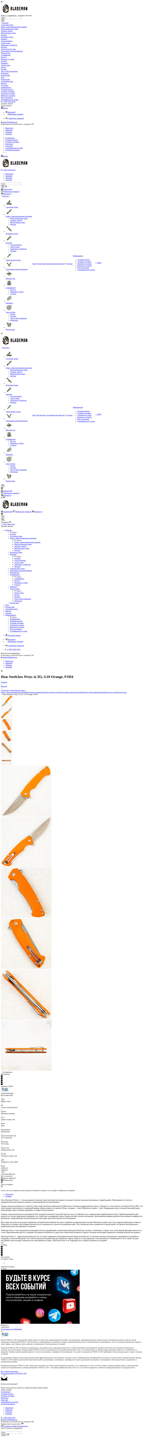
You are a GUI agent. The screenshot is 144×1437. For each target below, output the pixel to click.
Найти (4, 1435)
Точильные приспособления (71, 692)
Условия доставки (8, 1396)
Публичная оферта (8, 1404)
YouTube (8, 134)
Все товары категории (9, 1371)
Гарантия (4, 1400)
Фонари (17, 558)
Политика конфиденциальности (15, 1426)
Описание (9, 1194)
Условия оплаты (7, 1394)
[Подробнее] (1, 1331)
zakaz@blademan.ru (10, 122)
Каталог (13, 534)
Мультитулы (86, 692)
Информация (15, 619)
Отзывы (8, 1196)
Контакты (4, 1398)
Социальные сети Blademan (11, 1329)
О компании (5, 1392)
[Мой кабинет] (2, 488)
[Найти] (3, 20)
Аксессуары (19, 593)
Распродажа (122, 692)
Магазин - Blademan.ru (9, 1430)
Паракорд (104, 692)
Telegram (8, 132)
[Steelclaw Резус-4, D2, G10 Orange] (26, 815)
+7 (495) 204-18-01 (8, 102)
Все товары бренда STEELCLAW (14, 1373)
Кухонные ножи (33, 692)
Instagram (8, 130)
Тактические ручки (52, 692)
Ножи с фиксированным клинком (27, 542)
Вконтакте (9, 128)
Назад (14, 532)
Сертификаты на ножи (9, 1402)
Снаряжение (19, 579)
